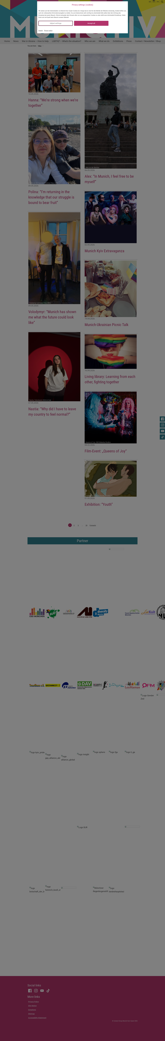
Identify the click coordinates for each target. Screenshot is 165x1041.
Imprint (40, 30)
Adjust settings (55, 23)
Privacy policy (48, 30)
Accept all (91, 23)
